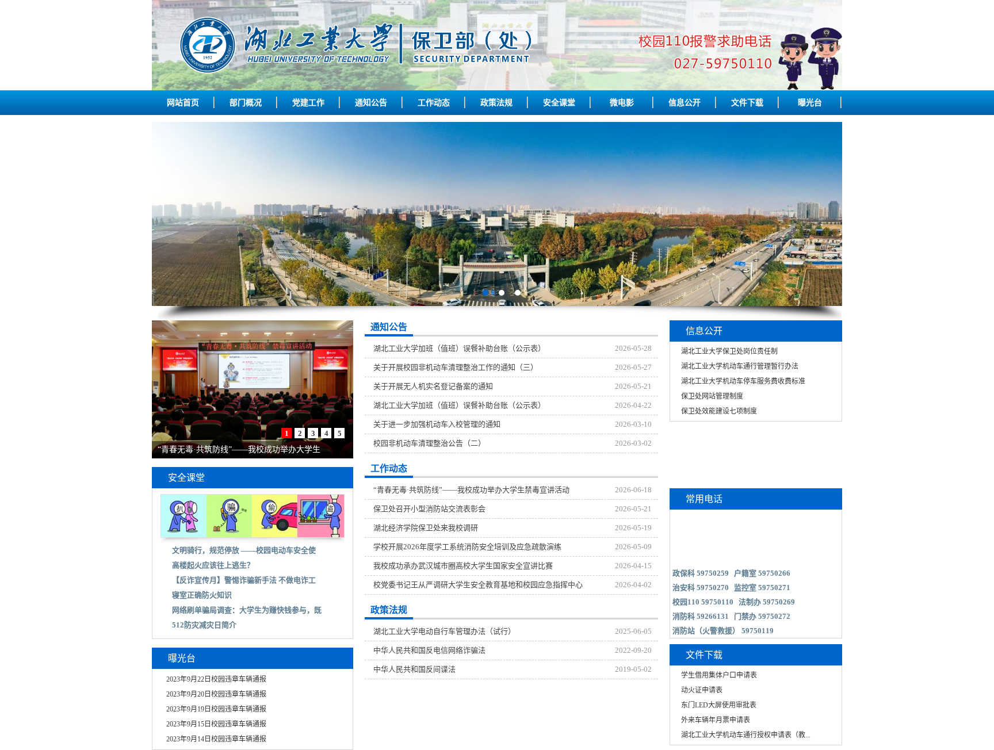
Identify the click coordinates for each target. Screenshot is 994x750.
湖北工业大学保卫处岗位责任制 (729, 351)
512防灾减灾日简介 (204, 625)
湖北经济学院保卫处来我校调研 (425, 527)
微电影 (622, 102)
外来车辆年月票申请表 (715, 720)
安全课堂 (559, 102)
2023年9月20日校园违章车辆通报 (216, 694)
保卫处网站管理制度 (712, 396)
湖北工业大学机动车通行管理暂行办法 (739, 366)
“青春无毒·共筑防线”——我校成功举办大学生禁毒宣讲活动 (471, 489)
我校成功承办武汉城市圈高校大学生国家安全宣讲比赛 (463, 565)
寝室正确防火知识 (202, 595)
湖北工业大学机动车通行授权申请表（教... (746, 735)
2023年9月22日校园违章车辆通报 (216, 679)
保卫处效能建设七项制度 (719, 411)
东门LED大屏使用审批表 (718, 705)
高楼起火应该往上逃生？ (213, 565)
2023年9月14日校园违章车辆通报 (216, 739)
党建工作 (308, 102)
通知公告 (371, 102)
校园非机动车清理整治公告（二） (429, 443)
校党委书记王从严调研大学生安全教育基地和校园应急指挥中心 (478, 584)
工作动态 (434, 102)
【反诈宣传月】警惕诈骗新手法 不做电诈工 (244, 580)
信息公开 (684, 102)
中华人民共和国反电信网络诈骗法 (429, 650)
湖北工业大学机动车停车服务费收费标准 (743, 381)
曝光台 (810, 102)
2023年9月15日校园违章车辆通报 (216, 724)
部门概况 (246, 102)
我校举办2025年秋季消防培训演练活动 (226, 449)
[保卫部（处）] (497, 87)
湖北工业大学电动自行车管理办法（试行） (444, 631)
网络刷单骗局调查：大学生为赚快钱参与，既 (247, 610)
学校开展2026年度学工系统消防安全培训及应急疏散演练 (467, 546)
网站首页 (183, 102)
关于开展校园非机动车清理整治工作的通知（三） (455, 367)
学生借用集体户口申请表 (719, 675)
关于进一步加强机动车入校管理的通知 (436, 424)
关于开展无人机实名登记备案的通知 (433, 386)
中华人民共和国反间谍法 (414, 669)
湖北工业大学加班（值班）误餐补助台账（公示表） (459, 348)
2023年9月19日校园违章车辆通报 (216, 709)
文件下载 (747, 102)
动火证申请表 (701, 690)
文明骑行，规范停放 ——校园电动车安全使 (244, 550)
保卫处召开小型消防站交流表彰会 (429, 508)
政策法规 (496, 102)
